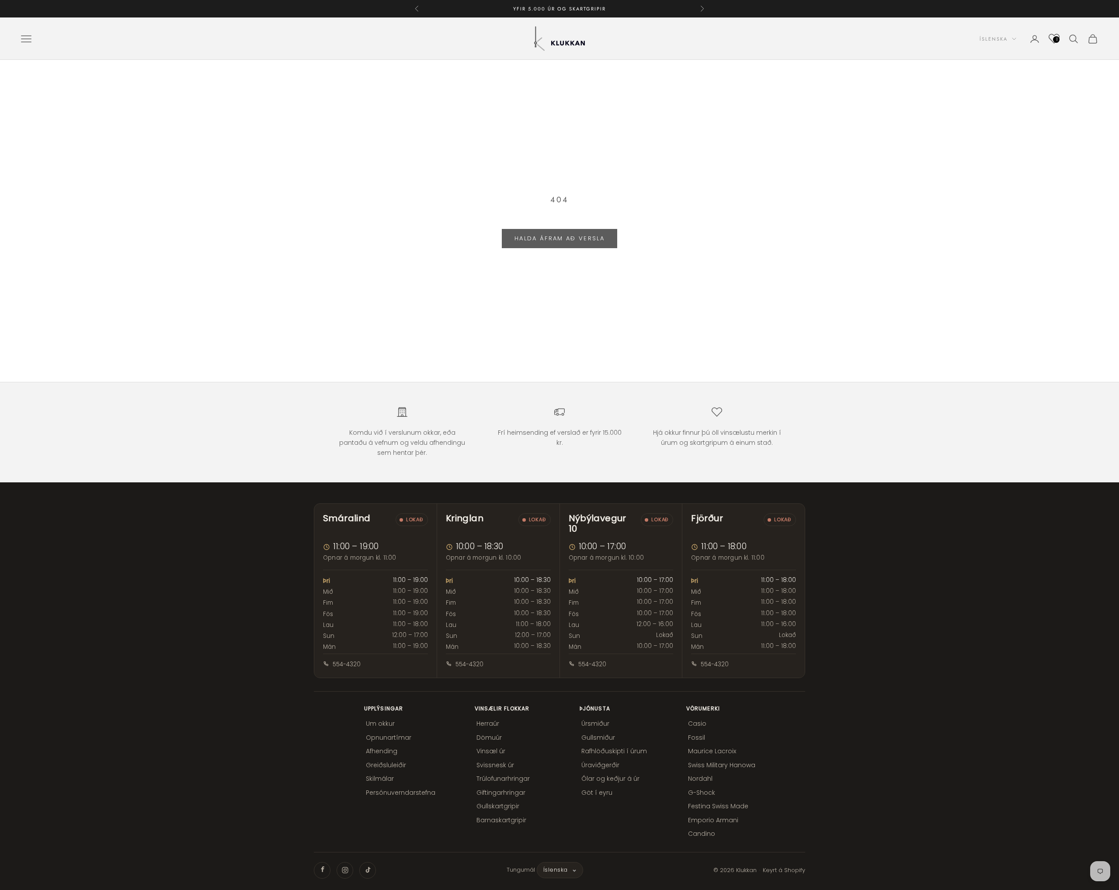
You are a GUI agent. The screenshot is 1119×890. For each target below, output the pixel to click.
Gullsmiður (598, 737)
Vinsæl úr (490, 751)
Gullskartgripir (497, 806)
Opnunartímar (388, 737)
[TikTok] (367, 870)
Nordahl (700, 778)
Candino (701, 833)
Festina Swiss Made (718, 806)
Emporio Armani (713, 820)
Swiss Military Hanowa (721, 765)
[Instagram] (345, 870)
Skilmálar (380, 778)
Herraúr (487, 723)
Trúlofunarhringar (503, 778)
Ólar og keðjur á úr (610, 778)
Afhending (381, 751)
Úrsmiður (595, 723)
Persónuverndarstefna (400, 792)
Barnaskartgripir (501, 820)
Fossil (696, 737)
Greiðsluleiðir (386, 765)
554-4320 (347, 664)
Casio (697, 723)
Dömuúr (489, 737)
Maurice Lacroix (712, 751)
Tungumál (521, 870)
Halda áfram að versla (559, 238)
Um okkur (380, 723)
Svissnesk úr (495, 765)
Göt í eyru (596, 792)
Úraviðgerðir (600, 765)
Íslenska (994, 38)
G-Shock (701, 792)
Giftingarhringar (500, 792)
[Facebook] (322, 870)
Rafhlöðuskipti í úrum (614, 751)
